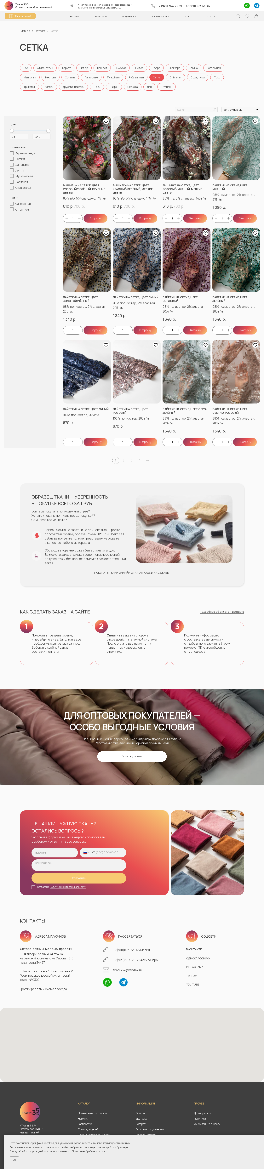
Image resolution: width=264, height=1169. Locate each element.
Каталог (40, 31)
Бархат (66, 68)
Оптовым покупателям (150, 1129)
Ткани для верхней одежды (94, 1135)
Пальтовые (91, 77)
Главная (25, 31)
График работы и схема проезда (43, 989)
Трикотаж (29, 87)
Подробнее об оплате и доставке (222, 611)
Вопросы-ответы (146, 1135)
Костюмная (214, 68)
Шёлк (97, 87)
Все (26, 68)
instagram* (194, 967)
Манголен (30, 77)
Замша (194, 68)
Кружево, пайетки (73, 87)
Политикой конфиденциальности (68, 887)
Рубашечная (136, 77)
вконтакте (194, 949)
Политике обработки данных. (89, 1151)
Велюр (84, 68)
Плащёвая (113, 77)
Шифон (114, 87)
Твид (217, 77)
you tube (192, 984)
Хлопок (49, 87)
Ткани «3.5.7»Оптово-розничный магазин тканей (33, 5)
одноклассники (198, 958)
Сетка (156, 77)
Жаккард (174, 68)
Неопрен (50, 77)
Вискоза (121, 68)
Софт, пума (198, 77)
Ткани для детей (88, 1129)
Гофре (156, 68)
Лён (149, 87)
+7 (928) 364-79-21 (169, 6)
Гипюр (139, 68)
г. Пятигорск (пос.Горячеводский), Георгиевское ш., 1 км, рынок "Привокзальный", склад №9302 (105, 6)
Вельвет (102, 68)
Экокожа (133, 87)
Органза (70, 77)
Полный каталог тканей (92, 1113)
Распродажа (85, 1124)
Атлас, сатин (45, 68)
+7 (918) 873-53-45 (198, 6)
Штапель (166, 87)
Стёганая (175, 77)
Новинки (83, 1118)
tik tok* (192, 976)
